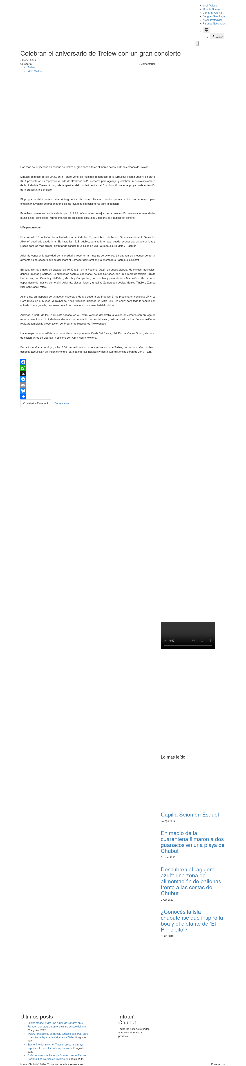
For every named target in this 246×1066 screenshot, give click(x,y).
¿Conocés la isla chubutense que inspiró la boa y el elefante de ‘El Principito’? (192, 920)
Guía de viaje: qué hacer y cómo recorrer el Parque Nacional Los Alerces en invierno (57, 1057)
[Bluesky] (87, 391)
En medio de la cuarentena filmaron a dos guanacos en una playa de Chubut (193, 841)
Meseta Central (211, 9)
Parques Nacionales (214, 23)
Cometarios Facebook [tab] (35, 403)
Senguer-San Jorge (214, 16)
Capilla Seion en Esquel (190, 814)
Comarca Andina (212, 12)
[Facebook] (87, 362)
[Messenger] (87, 379)
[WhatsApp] (87, 368)
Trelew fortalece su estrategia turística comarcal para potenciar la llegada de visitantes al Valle (58, 1035)
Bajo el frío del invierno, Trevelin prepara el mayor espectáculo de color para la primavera (56, 1046)
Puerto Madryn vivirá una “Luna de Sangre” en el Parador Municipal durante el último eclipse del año (57, 1024)
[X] (87, 373)
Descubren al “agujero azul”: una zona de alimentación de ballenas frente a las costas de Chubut (191, 881)
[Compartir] (87, 396)
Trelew (31, 67)
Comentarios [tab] (62, 403)
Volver (219, 37)
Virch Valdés (210, 5)
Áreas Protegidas (212, 20)
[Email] (87, 385)
